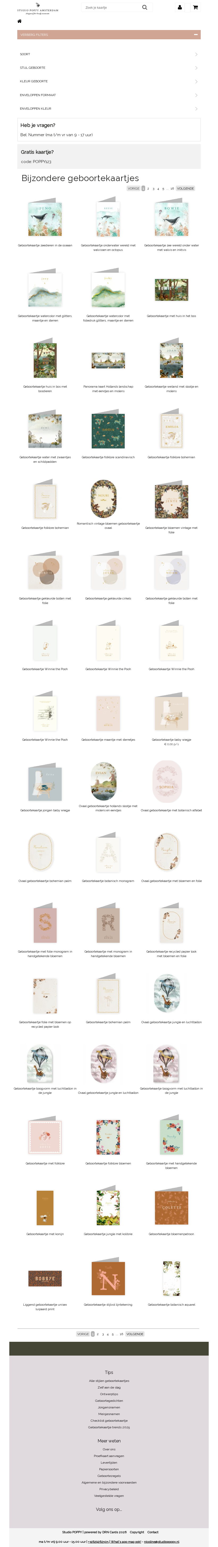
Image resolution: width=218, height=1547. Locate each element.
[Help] (187, 7)
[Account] (180, 7)
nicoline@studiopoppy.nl (161, 1542)
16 (172, 188)
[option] (103, 499)
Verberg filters (34, 35)
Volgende (185, 188)
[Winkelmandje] (195, 7)
